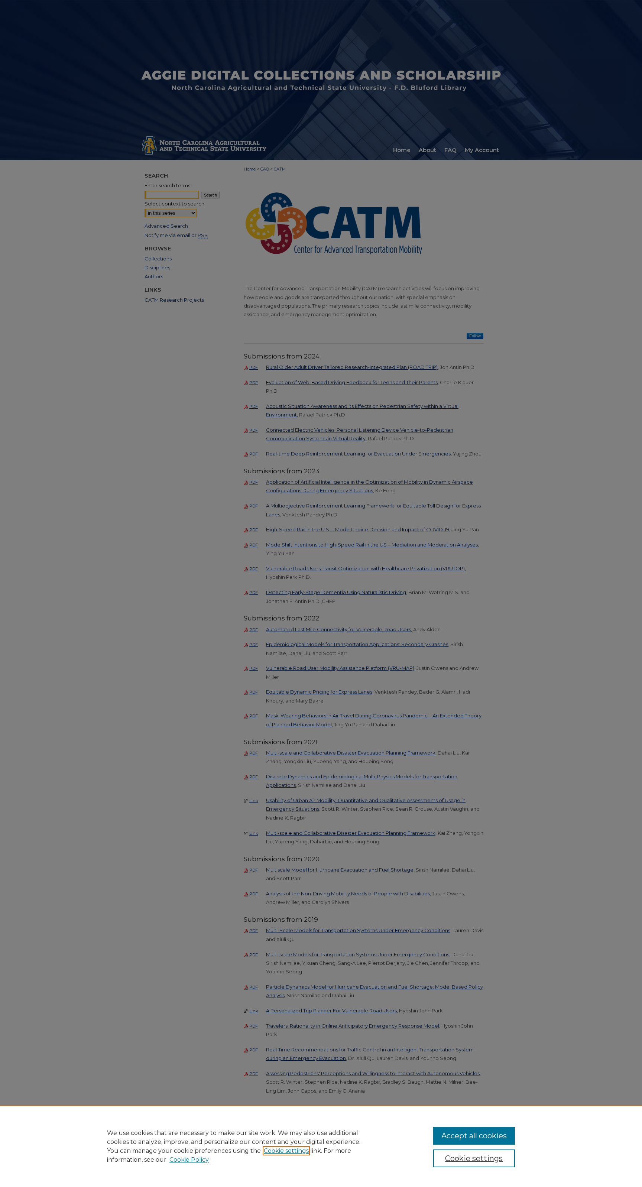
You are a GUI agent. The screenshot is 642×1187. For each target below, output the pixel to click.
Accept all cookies (474, 1135)
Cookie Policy (189, 1159)
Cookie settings (286, 1150)
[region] (321, 1146)
